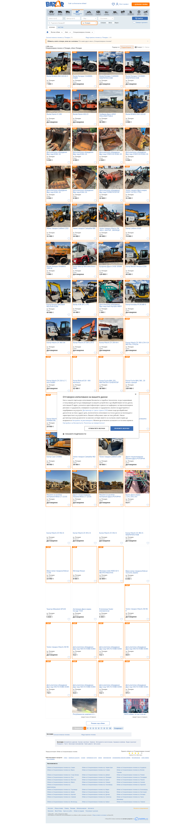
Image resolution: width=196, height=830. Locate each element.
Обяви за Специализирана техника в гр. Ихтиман (131, 794)
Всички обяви (55, 32)
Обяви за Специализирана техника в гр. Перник (131, 780)
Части (66, 744)
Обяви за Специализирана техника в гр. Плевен (131, 775)
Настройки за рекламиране (82, 420)
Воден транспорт (131, 742)
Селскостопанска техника (62, 734)
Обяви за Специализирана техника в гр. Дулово (96, 794)
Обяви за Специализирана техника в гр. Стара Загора (63, 775)
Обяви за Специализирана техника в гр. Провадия (96, 777)
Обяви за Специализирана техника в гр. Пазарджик (132, 777)
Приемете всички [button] (121, 428)
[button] (74, 434)
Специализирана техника (82, 32)
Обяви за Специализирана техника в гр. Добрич (96, 775)
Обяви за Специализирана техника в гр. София (61, 767)
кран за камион (51, 759)
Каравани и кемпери (119, 742)
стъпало (83, 757)
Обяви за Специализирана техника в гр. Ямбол (61, 782)
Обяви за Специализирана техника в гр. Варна (61, 770)
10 (110, 728)
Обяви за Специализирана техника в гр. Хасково (131, 782)
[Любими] (113, 4)
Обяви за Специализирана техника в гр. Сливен (96, 770)
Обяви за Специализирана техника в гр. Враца (95, 792)
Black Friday (58, 811)
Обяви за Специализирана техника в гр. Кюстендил (132, 792)
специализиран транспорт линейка (121, 757)
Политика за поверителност (94, 423)
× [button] (135, 394)
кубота (65, 757)
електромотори (107, 757)
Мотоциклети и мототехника (104, 742)
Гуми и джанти (88, 744)
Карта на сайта (67, 811)
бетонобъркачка (136, 757)
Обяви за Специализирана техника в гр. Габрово (131, 802)
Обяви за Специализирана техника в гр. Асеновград (97, 784)
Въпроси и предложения (141, 808)
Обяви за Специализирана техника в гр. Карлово (61, 794)
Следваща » (118, 728)
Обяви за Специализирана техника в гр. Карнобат (131, 784)
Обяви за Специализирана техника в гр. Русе (60, 777)
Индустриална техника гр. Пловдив (98, 37)
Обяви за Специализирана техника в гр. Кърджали (131, 767)
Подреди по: (116, 47)
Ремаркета (60, 744)
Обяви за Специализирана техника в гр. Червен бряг (97, 767)
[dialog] (98, 415)
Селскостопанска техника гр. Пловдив (59, 37)
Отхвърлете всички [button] (97, 428)
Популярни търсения (92, 811)
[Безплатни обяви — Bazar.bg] (55, 4)
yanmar (100, 757)
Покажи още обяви (98, 723)
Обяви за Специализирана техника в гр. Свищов (96, 782)
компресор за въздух (74, 757)
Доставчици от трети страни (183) (95, 410)
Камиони (92, 742)
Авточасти (91, 808)
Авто (66, 32)
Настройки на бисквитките (73, 423)
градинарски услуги (92, 757)
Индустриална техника (88, 734)
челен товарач (145, 757)
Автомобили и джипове (70, 742)
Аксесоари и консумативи (76, 744)
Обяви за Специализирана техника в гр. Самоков (61, 797)
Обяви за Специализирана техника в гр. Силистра (96, 797)
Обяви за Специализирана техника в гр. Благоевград (132, 789)
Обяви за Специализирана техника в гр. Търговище (62, 789)
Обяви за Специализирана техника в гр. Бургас (95, 780)
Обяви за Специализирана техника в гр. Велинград (62, 802)
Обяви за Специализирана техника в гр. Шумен (61, 792)
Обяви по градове (79, 811)
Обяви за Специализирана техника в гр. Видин (95, 789)
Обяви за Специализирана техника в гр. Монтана (61, 780)
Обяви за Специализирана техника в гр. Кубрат (96, 802)
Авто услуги (97, 744)
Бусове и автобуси (83, 742)
